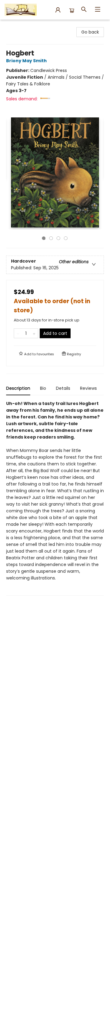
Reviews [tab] (88, 388)
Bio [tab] (43, 388)
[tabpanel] (55, 498)
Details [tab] (63, 388)
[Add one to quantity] (34, 333)
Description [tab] (18, 388)
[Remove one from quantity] (18, 333)
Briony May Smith (26, 61)
